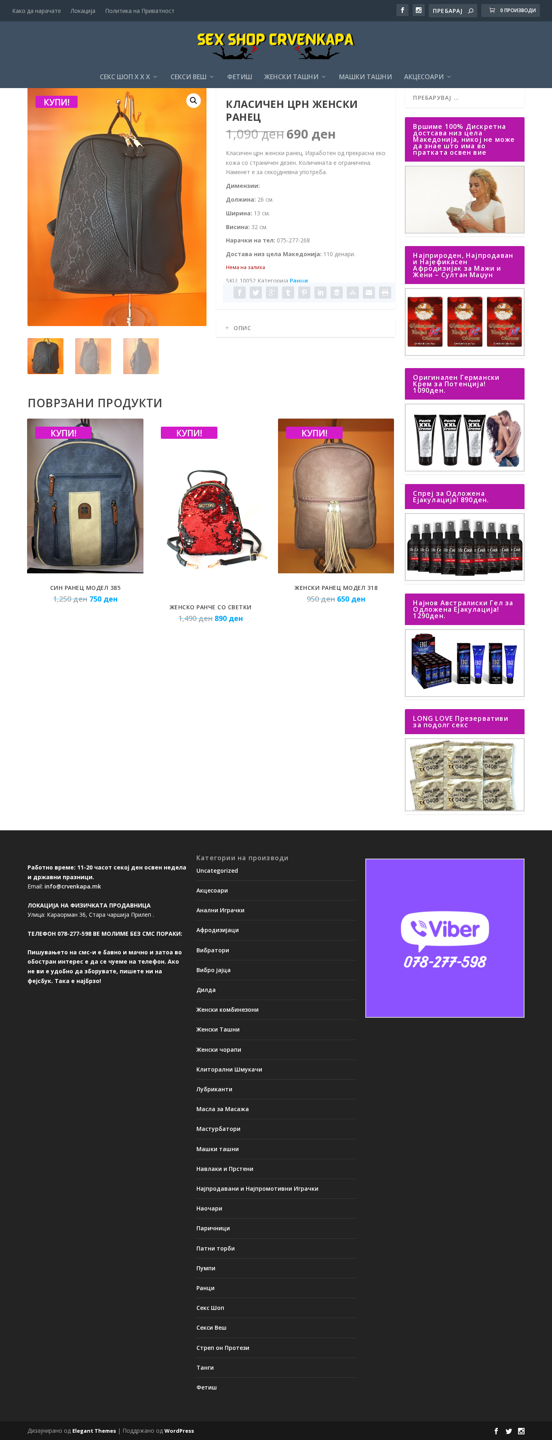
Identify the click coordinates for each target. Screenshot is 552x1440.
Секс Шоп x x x (125, 77)
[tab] (305, 328)
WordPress (179, 1430)
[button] (193, 100)
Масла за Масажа (222, 1109)
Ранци (299, 280)
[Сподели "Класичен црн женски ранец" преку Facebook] (240, 292)
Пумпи (205, 1268)
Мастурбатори (218, 1129)
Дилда (206, 990)
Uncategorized (217, 870)
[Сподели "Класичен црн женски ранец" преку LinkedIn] (320, 292)
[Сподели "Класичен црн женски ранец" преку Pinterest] (304, 292)
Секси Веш (188, 77)
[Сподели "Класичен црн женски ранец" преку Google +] (272, 292)
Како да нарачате (36, 11)
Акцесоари (424, 77)
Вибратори (212, 950)
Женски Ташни (291, 77)
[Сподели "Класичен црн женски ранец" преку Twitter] (256, 292)
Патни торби (215, 1248)
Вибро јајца (213, 970)
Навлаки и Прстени (224, 1169)
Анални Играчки (220, 910)
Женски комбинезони (227, 1009)
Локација (83, 11)
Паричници (213, 1228)
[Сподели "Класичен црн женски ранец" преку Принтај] (385, 292)
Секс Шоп (210, 1308)
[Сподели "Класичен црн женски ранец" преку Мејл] (369, 292)
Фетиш (239, 77)
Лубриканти (214, 1089)
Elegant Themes (94, 1430)
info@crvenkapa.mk (72, 886)
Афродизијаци (217, 930)
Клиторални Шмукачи (229, 1069)
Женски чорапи (218, 1049)
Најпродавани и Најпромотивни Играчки (257, 1188)
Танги (205, 1367)
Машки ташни (365, 77)
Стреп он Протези (222, 1348)
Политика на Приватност (140, 11)
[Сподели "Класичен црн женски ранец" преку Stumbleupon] (353, 292)
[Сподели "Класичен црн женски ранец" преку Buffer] (337, 292)
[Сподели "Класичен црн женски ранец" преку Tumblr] (288, 292)
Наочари (209, 1208)
